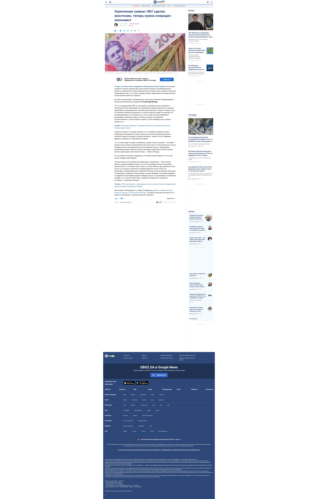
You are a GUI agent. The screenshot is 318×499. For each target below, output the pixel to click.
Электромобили (138, 410)
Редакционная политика (125, 202)
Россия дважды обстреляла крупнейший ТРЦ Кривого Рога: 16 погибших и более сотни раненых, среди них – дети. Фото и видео (200, 139)
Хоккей (144, 400)
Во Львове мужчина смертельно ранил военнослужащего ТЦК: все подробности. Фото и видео (200, 153)
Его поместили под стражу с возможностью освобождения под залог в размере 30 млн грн (200, 175)
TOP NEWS (192, 115)
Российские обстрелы (179, 6)
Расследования (167, 389)
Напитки (135, 415)
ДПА (154, 405)
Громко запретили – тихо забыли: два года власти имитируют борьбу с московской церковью (197, 239)
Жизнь (150, 389)
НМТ (168, 405)
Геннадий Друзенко (194, 278)
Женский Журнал (162, 431)
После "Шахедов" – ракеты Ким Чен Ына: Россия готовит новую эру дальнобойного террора (198, 285)
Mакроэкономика (142, 420)
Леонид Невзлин (193, 289)
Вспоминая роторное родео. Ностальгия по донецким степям (196, 309)
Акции (149, 410)
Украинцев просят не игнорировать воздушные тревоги (198, 40)
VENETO (169, 6)
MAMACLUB (141, 426)
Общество (194, 389)
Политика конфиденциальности (187, 355)
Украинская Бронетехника (196, 300)
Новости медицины (128, 426)
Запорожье (143, 394)
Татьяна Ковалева (123, 23)
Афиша (125, 431)
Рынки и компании (128, 420)
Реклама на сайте (127, 358)
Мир (135, 389)
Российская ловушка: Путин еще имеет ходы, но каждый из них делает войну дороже (198, 228)
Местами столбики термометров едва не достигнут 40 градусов (194, 56)
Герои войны (136, 6)
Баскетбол (134, 400)
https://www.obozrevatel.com (159, 459)
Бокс (152, 400)
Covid (150, 426)
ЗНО (161, 405)
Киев (124, 394)
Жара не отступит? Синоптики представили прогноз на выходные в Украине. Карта (196, 50)
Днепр (152, 394)
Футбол (125, 400)
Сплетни (134, 431)
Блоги (178, 389)
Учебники (132, 405)
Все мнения (193, 318)
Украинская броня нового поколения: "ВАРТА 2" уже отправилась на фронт (198, 296)
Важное (191, 10)
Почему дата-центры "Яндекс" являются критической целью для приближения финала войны (196, 217)
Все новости (209, 389)
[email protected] (124, 486)
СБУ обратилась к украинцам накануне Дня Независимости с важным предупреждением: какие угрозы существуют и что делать (200, 35)
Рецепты (125, 415)
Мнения (191, 211)
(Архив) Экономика (134, 23)
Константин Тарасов (194, 221)
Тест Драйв (126, 410)
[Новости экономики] (159, 202)
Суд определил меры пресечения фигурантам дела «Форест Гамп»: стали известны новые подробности (200, 169)
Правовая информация (166, 355)
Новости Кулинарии (147, 415)
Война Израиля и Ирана (158, 6)
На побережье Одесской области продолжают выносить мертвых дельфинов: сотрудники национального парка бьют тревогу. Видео (196, 68)
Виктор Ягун (192, 232)
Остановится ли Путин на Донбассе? (197, 274)
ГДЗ (124, 405)
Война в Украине (146, 6)
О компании (126, 355)
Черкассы (161, 394)
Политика (122, 389)
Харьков (133, 394)
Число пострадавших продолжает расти (199, 144)
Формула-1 (161, 400)
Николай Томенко (194, 243)
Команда (144, 355)
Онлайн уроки (144, 405)
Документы (145, 358)
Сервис (157, 410)
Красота (143, 431)
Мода (152, 431)
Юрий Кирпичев (193, 313)
